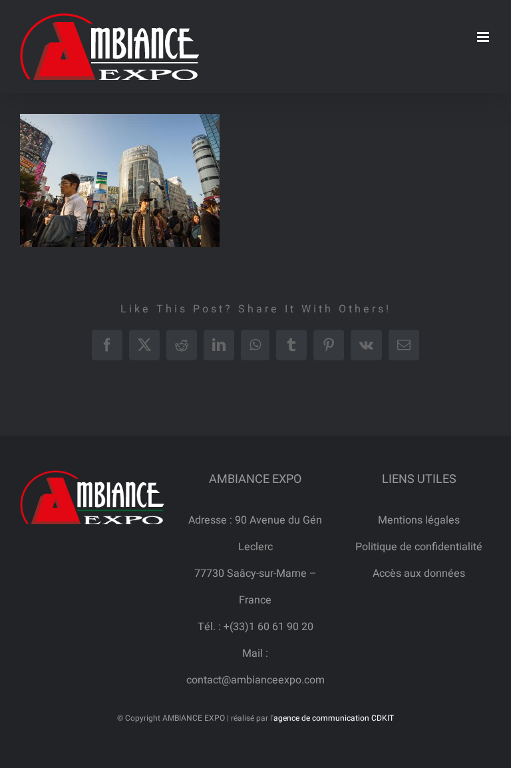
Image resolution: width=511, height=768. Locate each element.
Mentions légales (419, 520)
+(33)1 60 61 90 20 (268, 627)
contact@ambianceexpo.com (255, 680)
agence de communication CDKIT (333, 718)
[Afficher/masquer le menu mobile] (484, 37)
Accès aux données (419, 573)
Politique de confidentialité (418, 547)
